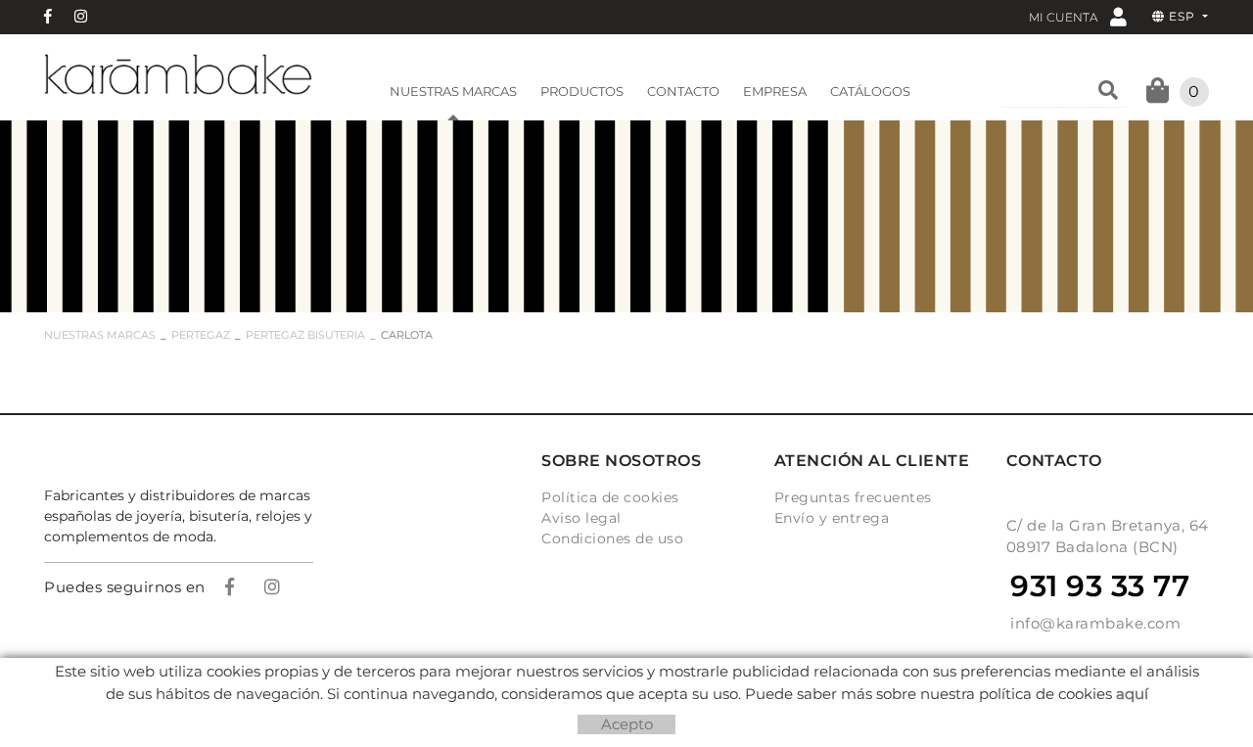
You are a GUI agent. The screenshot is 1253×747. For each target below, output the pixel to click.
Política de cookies (610, 497)
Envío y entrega (832, 518)
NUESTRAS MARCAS (100, 335)
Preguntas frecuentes (853, 497)
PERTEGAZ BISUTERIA (305, 335)
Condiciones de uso (612, 538)
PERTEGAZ (200, 335)
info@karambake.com (1095, 623)
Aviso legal (581, 518)
